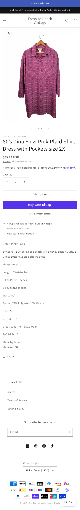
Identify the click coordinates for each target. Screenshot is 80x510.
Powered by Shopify (52, 503)
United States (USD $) (37, 470)
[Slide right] (48, 129)
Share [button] (10, 356)
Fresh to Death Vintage (35, 503)
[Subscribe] (68, 432)
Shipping (7, 161)
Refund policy (15, 408)
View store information (20, 233)
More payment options (40, 213)
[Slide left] (32, 129)
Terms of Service (17, 400)
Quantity (7, 174)
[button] (5, 20)
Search (11, 392)
